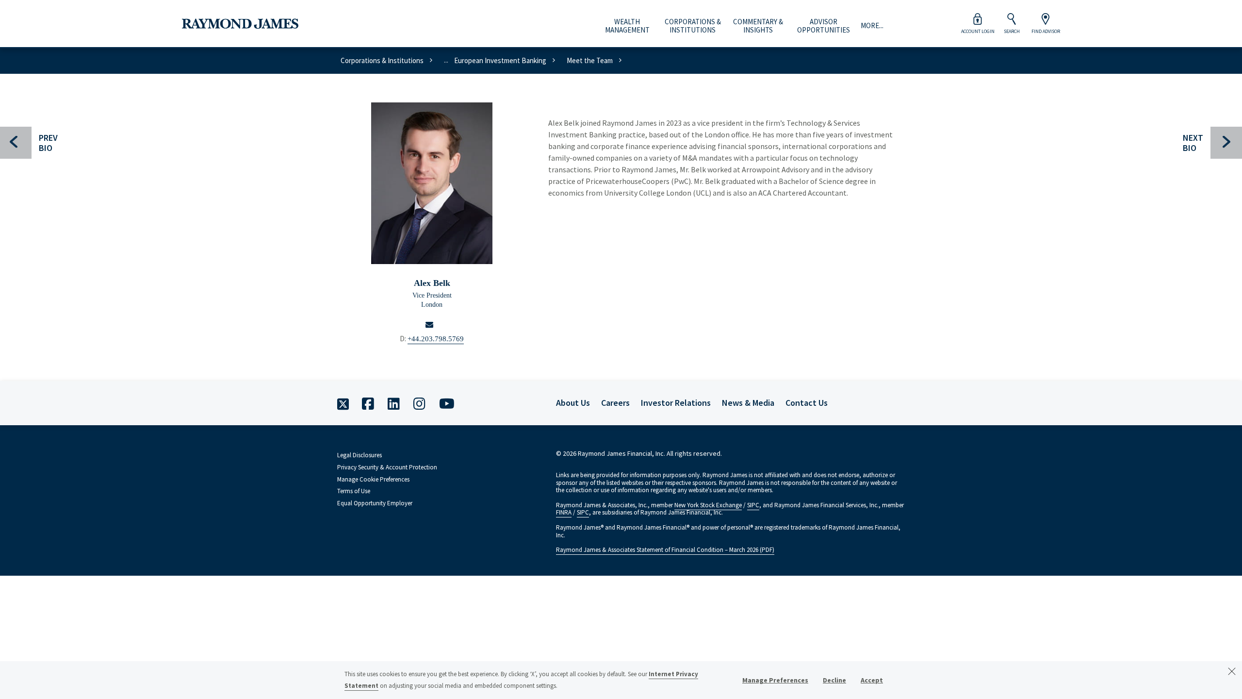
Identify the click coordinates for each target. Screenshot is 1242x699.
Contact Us (806, 402)
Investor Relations (676, 402)
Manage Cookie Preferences (373, 479)
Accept (872, 680)
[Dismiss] (1232, 671)
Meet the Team (590, 60)
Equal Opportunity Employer (374, 503)
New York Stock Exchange (708, 505)
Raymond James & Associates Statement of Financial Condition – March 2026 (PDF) (665, 550)
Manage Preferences (775, 680)
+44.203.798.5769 (436, 339)
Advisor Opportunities (823, 25)
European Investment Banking (500, 60)
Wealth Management (627, 25)
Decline (834, 680)
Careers (615, 402)
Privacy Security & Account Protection (387, 467)
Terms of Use (353, 491)
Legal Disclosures (359, 455)
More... (872, 25)
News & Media (748, 402)
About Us (573, 402)
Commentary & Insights (758, 25)
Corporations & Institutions (693, 25)
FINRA (564, 512)
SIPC (753, 505)
